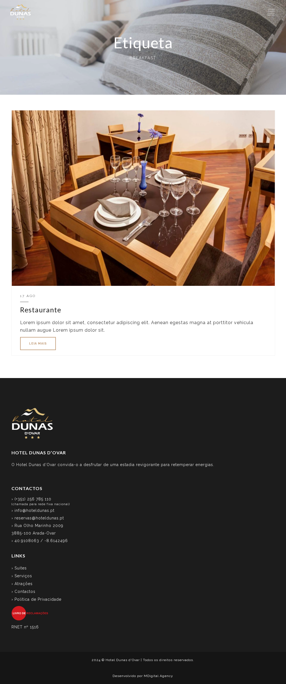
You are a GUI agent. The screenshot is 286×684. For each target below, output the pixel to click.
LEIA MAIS (38, 343)
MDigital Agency (158, 676)
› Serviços (21, 576)
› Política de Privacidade (36, 599)
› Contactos (23, 591)
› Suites (19, 568)
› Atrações (22, 583)
